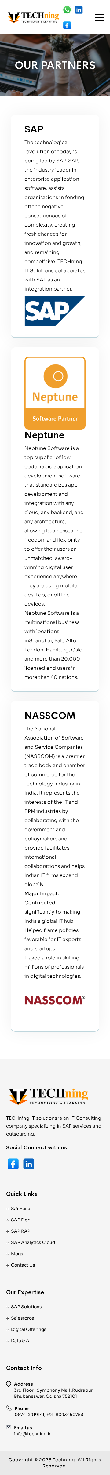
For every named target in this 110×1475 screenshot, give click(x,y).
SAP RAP (20, 1231)
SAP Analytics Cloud (33, 1242)
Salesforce (22, 1318)
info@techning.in (33, 1434)
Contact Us (23, 1265)
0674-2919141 (29, 1414)
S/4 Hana (20, 1208)
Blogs (17, 1253)
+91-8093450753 (64, 1414)
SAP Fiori (21, 1220)
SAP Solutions (26, 1307)
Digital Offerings (28, 1329)
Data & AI (21, 1340)
